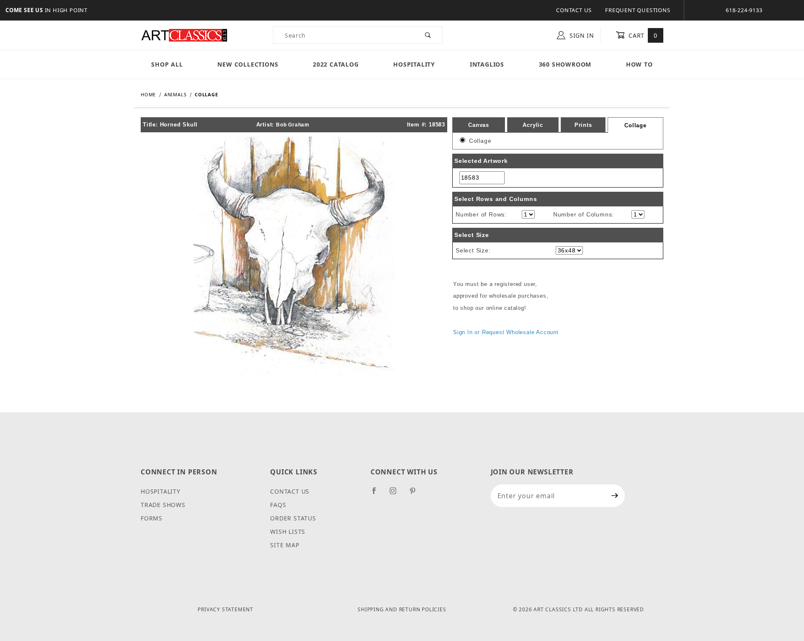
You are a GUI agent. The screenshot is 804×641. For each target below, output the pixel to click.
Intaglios (487, 64)
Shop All (167, 64)
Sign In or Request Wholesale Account (506, 332)
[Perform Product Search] (428, 35)
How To (639, 64)
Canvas (478, 125)
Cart (642, 35)
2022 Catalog (336, 64)
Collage (635, 125)
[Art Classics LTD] (184, 35)
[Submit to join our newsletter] (615, 495)
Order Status (293, 518)
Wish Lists (287, 531)
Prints (583, 125)
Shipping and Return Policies (402, 609)
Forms (151, 518)
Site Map (284, 545)
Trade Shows (163, 505)
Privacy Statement (225, 609)
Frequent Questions (637, 10)
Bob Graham (292, 125)
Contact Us (574, 10)
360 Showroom (565, 64)
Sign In (580, 35)
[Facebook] (377, 494)
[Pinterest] (416, 494)
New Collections (247, 64)
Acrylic (533, 125)
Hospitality (414, 64)
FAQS (278, 505)
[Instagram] (396, 494)
